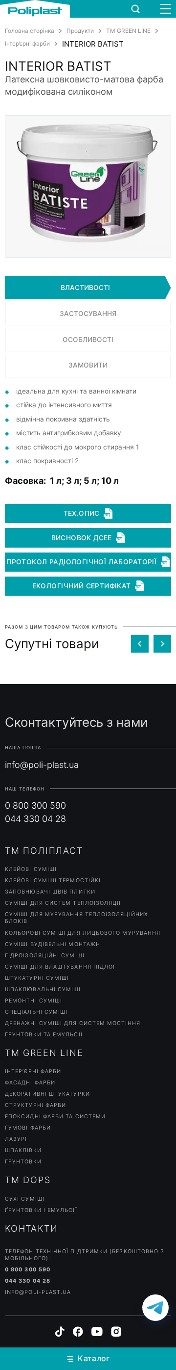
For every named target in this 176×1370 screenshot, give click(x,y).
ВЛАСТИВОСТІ (85, 287)
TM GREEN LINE (128, 30)
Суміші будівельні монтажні (53, 944)
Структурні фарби (35, 1105)
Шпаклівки (23, 1150)
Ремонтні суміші (33, 1001)
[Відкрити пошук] (135, 9)
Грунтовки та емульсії (44, 1034)
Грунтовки (23, 1162)
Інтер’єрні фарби (27, 43)
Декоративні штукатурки (47, 1094)
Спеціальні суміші (36, 1012)
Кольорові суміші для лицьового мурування (82, 933)
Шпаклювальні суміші (43, 989)
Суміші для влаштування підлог (60, 967)
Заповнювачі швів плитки (50, 892)
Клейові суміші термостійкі (53, 880)
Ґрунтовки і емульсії (41, 1210)
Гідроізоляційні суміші (45, 955)
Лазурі (16, 1139)
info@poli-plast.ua (42, 765)
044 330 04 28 (35, 819)
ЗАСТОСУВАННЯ (88, 313)
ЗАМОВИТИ (88, 365)
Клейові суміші (31, 869)
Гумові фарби (28, 1128)
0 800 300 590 (35, 805)
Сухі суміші (24, 1199)
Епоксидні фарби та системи (55, 1116)
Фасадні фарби (30, 1083)
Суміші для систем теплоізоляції (63, 903)
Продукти (80, 30)
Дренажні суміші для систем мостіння (72, 1023)
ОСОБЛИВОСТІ (88, 339)
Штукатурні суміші (37, 978)
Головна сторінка (29, 30)
